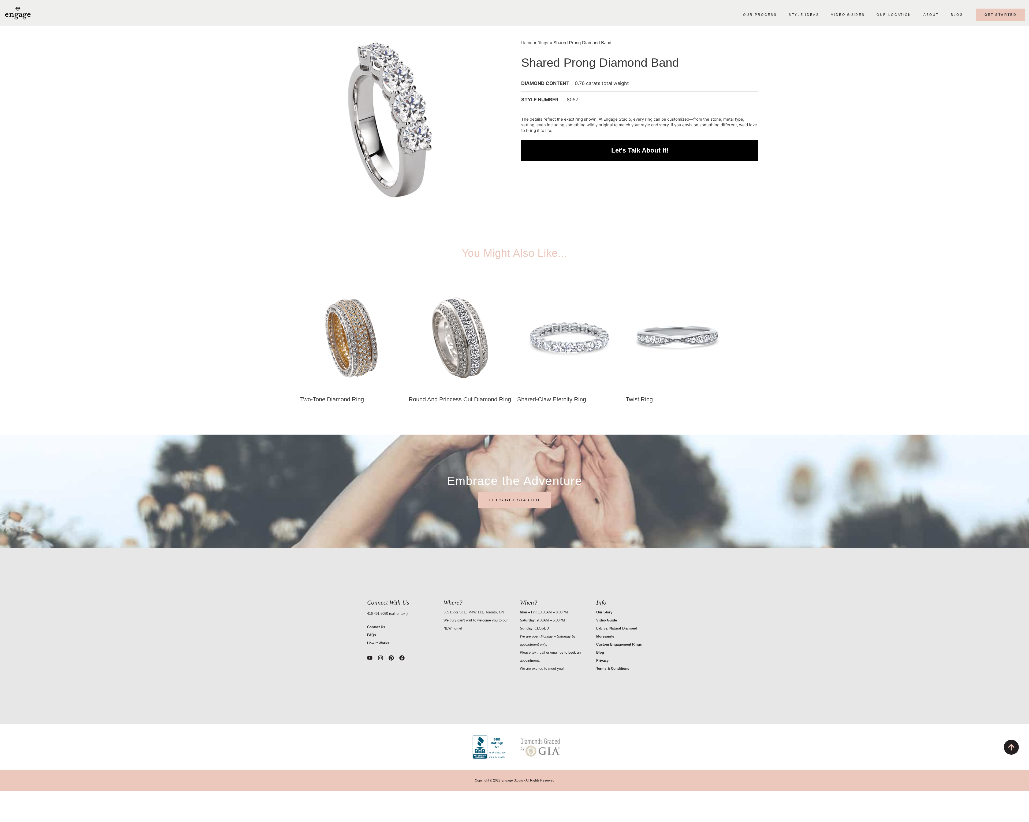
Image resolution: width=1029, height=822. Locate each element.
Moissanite (605, 636)
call (393, 614)
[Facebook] (402, 658)
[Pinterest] (391, 658)
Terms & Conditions (612, 669)
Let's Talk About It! (640, 150)
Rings (543, 42)
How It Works (378, 643)
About (931, 15)
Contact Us (376, 627)
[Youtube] (369, 658)
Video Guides (848, 15)
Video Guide (606, 620)
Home (526, 42)
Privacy (602, 660)
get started (1001, 15)
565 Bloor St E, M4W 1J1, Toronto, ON (473, 612)
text (404, 614)
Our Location (894, 15)
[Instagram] (380, 658)
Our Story (604, 612)
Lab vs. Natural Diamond (616, 628)
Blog (957, 15)
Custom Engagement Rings (619, 644)
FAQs (371, 635)
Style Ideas (804, 15)
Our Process (760, 15)
